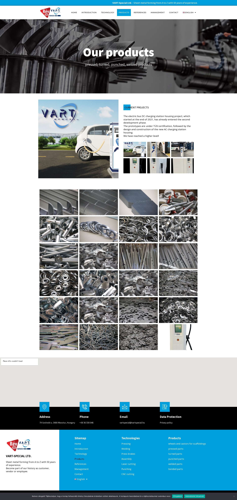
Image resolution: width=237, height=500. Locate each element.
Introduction (89, 12)
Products (124, 12)
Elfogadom (177, 496)
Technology (107, 12)
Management (158, 12)
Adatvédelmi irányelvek (194, 496)
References (140, 12)
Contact (173, 12)
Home (74, 12)
